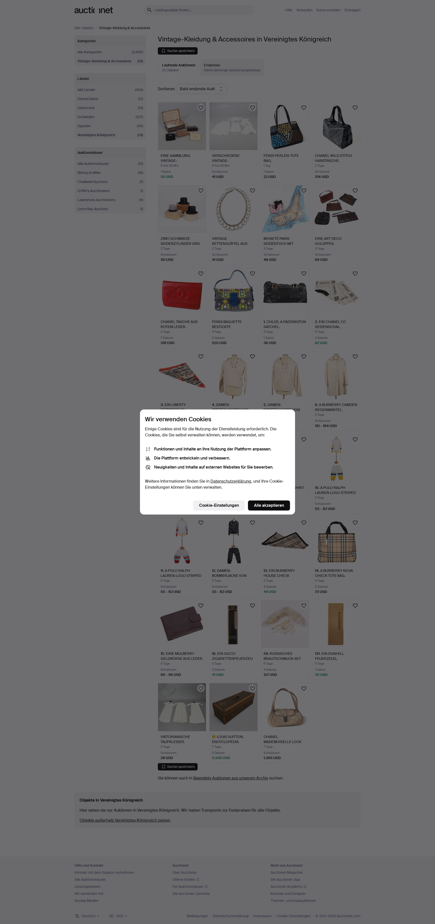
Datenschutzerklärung (230, 481)
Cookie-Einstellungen (219, 505)
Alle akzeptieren (269, 505)
